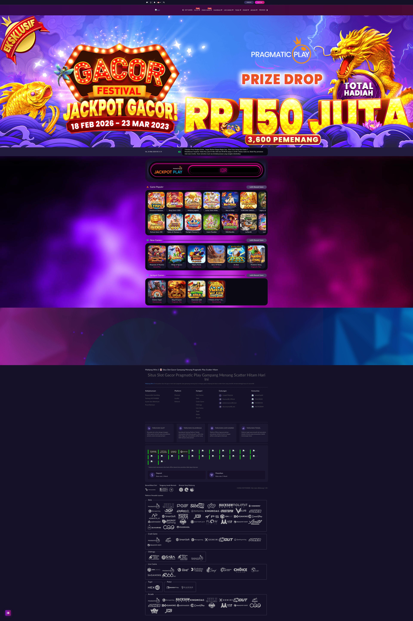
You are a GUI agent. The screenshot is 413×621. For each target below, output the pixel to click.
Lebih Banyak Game (257, 187)
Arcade (253, 10)
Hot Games (188, 10)
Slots (196, 10)
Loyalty (177, 398)
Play (177, 172)
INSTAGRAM (259, 407)
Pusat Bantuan (150, 405)
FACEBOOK (259, 403)
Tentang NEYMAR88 (152, 398)
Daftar (259, 2)
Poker (245, 10)
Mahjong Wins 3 (150, 383)
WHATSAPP (259, 395)
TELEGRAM (259, 399)
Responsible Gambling (152, 395)
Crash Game (206, 10)
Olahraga (217, 10)
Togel (237, 10)
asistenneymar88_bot (229, 403)
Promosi (262, 10)
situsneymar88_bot (228, 407)
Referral (177, 401)
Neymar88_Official (228, 399)
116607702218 (227, 395)
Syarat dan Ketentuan (152, 401)
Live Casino (228, 10)
